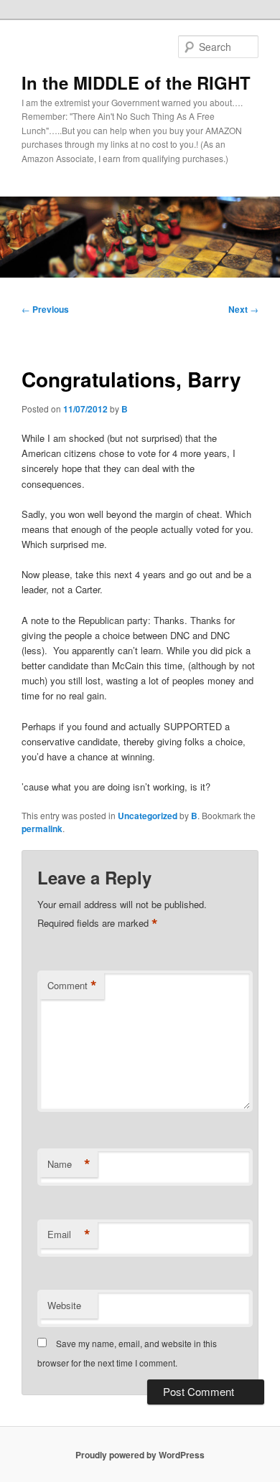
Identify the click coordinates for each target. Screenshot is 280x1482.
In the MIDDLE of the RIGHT (136, 82)
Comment (72, 985)
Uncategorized (147, 815)
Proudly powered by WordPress (140, 1454)
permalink (42, 828)
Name (68, 1164)
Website (64, 1305)
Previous (45, 309)
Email (68, 1234)
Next (243, 309)
